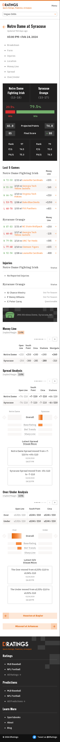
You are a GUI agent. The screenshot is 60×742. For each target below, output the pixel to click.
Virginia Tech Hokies (25, 195)
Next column (55, 339)
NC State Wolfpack (32, 226)
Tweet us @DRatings (47, 737)
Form (10, 50)
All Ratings (13, 674)
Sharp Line (29, 434)
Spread (11, 71)
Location (11, 61)
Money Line (13, 66)
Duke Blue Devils (30, 202)
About (10, 722)
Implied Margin (9, 332)
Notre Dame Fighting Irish (16, 90)
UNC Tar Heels (29, 240)
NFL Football (13, 669)
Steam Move (30, 444)
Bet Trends (30, 429)
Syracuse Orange (43, 90)
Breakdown (13, 45)
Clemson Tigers (30, 246)
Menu (54, 5)
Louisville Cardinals (32, 180)
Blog (9, 727)
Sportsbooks (13, 717)
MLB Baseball (14, 664)
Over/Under (13, 77)
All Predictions (15, 701)
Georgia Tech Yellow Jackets (25, 187)
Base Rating (30, 425)
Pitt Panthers (29, 208)
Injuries (11, 55)
